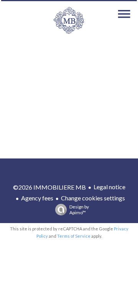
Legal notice (109, 186)
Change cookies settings (93, 198)
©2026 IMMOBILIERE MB (49, 187)
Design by (79, 209)
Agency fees (37, 198)
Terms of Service (73, 235)
